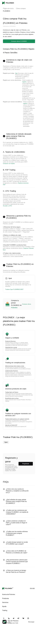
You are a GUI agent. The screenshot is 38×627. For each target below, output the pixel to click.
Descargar (31, 622)
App (16, 73)
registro (24, 81)
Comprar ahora (26, 304)
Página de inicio (8, 8)
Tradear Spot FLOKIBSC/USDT (14, 289)
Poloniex (8, 3)
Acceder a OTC (7, 206)
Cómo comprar (21, 8)
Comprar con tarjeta (9, 163)
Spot (5, 442)
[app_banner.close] (35, 620)
